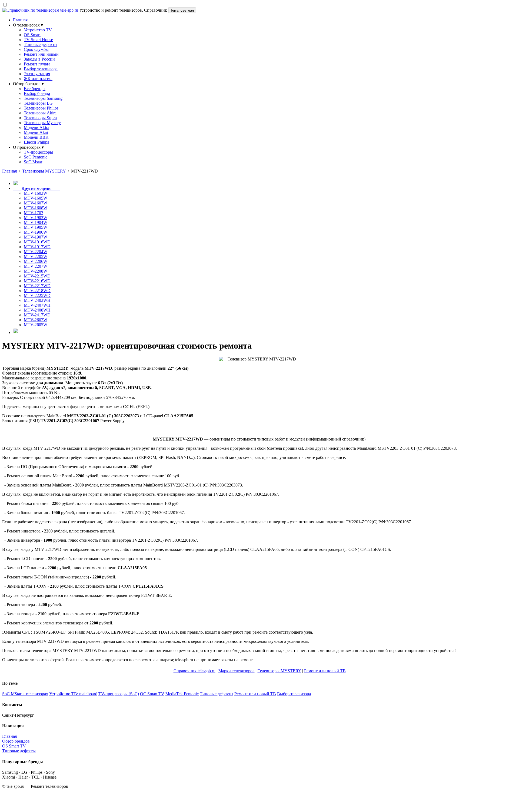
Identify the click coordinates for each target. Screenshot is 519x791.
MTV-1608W (35, 208)
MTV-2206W (35, 261)
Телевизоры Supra (40, 117)
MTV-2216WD (37, 281)
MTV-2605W (35, 324)
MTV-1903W (35, 217)
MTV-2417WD (37, 315)
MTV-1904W (35, 222)
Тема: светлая (182, 10)
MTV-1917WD (37, 246)
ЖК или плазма (38, 78)
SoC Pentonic (35, 157)
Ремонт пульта (37, 64)
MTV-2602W (35, 319)
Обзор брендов (16, 741)
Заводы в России (39, 59)
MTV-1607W (35, 203)
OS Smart (32, 34)
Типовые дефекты (40, 44)
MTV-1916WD (37, 242)
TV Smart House (38, 39)
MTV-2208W (35, 271)
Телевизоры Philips (41, 108)
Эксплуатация (37, 73)
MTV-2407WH (37, 305)
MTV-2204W (35, 251)
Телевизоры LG (38, 103)
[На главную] (16, 332)
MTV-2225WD (37, 295)
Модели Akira (36, 127)
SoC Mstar (33, 162)
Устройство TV (38, 30)
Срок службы (36, 49)
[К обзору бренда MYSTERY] (17, 183)
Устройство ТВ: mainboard (73, 693)
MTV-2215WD (37, 276)
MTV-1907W (35, 237)
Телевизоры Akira (40, 113)
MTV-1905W (35, 227)
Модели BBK (36, 137)
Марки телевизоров (236, 670)
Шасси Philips (36, 142)
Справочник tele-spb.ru (194, 670)
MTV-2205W (35, 256)
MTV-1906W (35, 232)
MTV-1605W (35, 198)
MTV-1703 (33, 212)
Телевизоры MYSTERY (279, 670)
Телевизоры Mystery (42, 122)
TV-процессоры (38, 152)
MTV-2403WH (37, 300)
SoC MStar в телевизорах (25, 693)
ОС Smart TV (152, 693)
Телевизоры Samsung (43, 98)
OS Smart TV (14, 746)
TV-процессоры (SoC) (118, 693)
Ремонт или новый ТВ (325, 670)
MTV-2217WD (37, 285)
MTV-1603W (35, 193)
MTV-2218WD (37, 290)
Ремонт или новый (41, 54)
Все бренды (34, 88)
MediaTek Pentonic (182, 693)
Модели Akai (36, 132)
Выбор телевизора (41, 69)
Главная (20, 20)
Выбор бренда (37, 93)
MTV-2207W (35, 266)
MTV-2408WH (37, 310)
